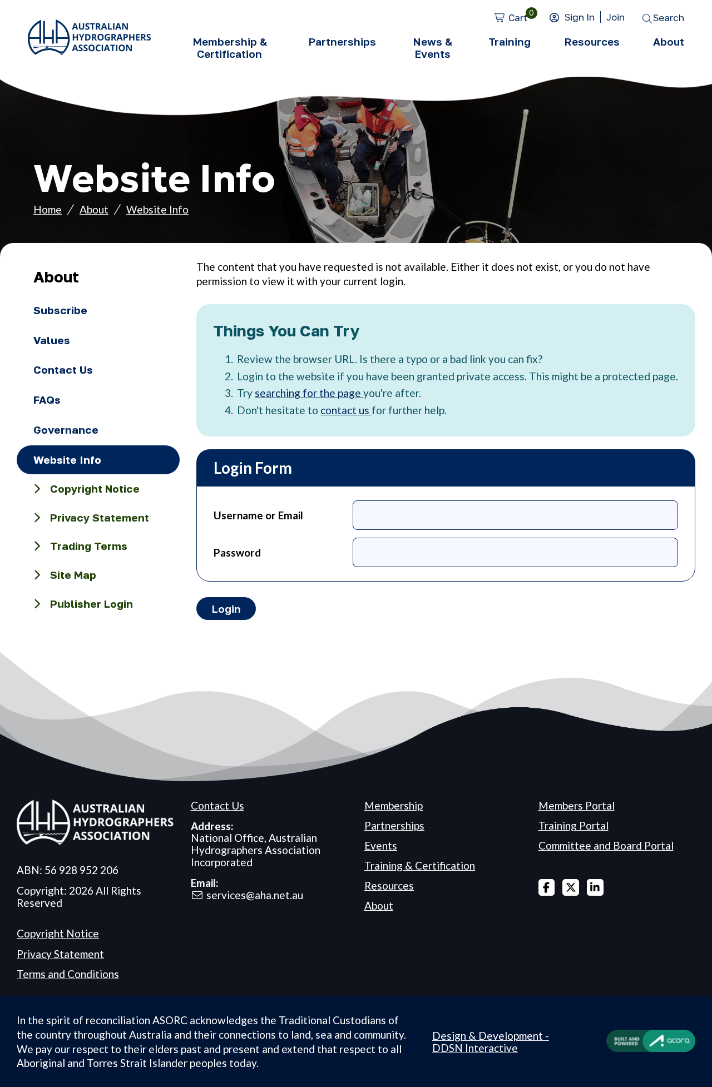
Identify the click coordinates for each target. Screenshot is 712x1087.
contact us (346, 410)
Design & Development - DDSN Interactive (490, 1042)
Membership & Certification (229, 47)
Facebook (546, 887)
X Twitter (570, 887)
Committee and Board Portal (606, 845)
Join (615, 17)
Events (380, 845)
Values (51, 340)
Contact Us (63, 369)
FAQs (47, 399)
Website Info (157, 209)
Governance (65, 429)
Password (237, 552)
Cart (517, 17)
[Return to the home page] (89, 50)
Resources (592, 41)
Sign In (580, 17)
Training (509, 41)
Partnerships (342, 41)
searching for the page (309, 392)
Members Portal (576, 805)
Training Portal (573, 825)
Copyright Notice (95, 488)
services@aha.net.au (254, 895)
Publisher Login (91, 603)
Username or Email (258, 515)
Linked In (595, 887)
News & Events (432, 47)
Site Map (73, 574)
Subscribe (60, 310)
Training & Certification (419, 865)
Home (47, 209)
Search (668, 17)
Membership (393, 805)
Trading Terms (88, 545)
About (668, 41)
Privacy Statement (99, 517)
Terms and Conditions (68, 973)
